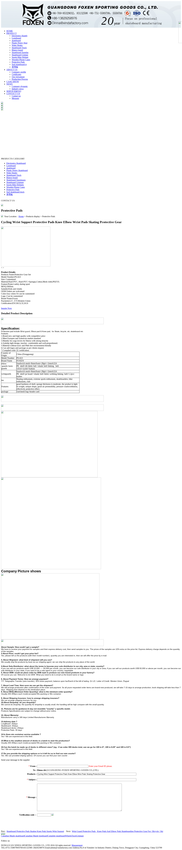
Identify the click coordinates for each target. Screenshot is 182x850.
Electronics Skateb (19, 36)
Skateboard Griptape (15, 182)
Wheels (68, 836)
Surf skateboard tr (19, 64)
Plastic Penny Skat (19, 43)
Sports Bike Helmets (15, 185)
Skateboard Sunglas (20, 52)
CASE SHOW (12, 81)
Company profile (19, 72)
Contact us (16, 96)
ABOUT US (11, 69)
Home (21, 216)
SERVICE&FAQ (13, 91)
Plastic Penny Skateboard (17, 170)
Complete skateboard (56, 836)
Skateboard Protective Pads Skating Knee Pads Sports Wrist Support (35, 831)
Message (15, 98)
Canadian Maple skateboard (13, 836)
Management (77, 845)
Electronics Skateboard (16, 163)
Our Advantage (18, 77)
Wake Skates (17, 45)
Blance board (17, 50)
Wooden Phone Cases (21, 60)
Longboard (16, 38)
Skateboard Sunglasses (16, 180)
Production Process (20, 79)
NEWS (9, 84)
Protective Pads (18, 62)
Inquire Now (6, 308)
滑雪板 (15, 67)
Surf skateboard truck (15, 192)
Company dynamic (20, 86)
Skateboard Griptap (20, 55)
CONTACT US (13, 93)
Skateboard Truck (19, 48)
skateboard (16, 40)
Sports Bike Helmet (20, 57)
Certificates (16, 74)
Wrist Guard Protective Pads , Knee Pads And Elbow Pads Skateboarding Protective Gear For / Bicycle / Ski (117, 831)
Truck (73, 836)
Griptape (80, 836)
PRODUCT (11, 33)
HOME (9, 31)
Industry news (18, 89)
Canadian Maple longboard (36, 836)
